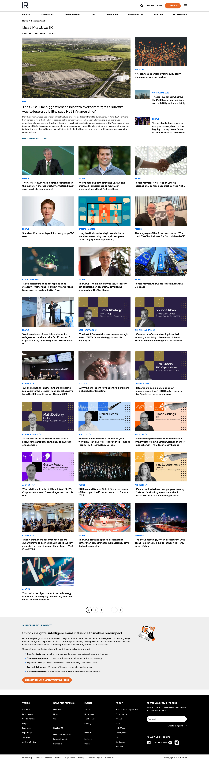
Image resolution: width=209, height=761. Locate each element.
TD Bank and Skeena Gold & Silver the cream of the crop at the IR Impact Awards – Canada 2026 (103, 492)
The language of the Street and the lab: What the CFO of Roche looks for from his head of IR (160, 235)
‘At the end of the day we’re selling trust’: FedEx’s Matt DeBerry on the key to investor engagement (46, 441)
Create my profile (176, 726)
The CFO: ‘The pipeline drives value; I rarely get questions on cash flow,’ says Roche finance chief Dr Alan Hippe (102, 286)
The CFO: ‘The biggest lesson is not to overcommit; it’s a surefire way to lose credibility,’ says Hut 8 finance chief (72, 109)
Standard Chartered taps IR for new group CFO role (48, 235)
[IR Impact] (25, 5)
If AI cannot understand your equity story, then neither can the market (158, 75)
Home (25, 21)
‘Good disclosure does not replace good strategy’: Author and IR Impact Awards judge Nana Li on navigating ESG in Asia (47, 286)
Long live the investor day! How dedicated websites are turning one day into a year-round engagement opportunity (101, 236)
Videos (52, 33)
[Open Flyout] (185, 5)
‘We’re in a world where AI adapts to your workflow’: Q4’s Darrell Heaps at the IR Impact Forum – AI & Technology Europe (104, 441)
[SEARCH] (142, 5)
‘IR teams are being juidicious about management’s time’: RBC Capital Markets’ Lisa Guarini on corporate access (158, 391)
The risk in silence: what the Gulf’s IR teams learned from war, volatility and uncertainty (169, 100)
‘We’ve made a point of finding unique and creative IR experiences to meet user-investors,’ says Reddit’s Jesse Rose (101, 185)
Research (40, 33)
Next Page (120, 610)
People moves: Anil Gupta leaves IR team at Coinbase (159, 285)
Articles (26, 33)
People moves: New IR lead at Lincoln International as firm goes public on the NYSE (160, 184)
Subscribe (173, 6)
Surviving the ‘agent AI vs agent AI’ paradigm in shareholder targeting (103, 389)
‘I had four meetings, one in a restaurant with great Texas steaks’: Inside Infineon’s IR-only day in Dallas (160, 542)
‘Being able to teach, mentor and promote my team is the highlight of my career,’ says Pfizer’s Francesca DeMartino (168, 128)
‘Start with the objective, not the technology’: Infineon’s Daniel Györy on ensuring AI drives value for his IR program (47, 596)
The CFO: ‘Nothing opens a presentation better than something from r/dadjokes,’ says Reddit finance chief (103, 542)
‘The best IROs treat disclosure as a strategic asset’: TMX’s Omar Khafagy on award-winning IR (103, 337)
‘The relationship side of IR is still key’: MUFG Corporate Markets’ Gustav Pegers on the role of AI (47, 492)
